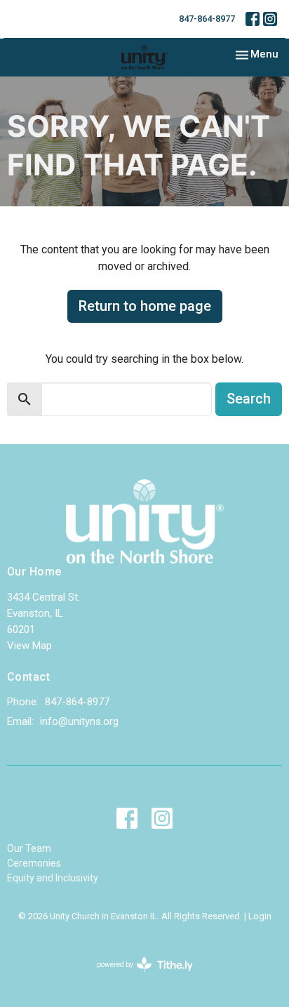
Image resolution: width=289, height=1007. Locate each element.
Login (259, 916)
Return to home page (145, 306)
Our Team (29, 848)
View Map (29, 645)
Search (249, 398)
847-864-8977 (207, 18)
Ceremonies (34, 863)
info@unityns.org (79, 721)
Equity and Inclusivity (52, 877)
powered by (137, 977)
